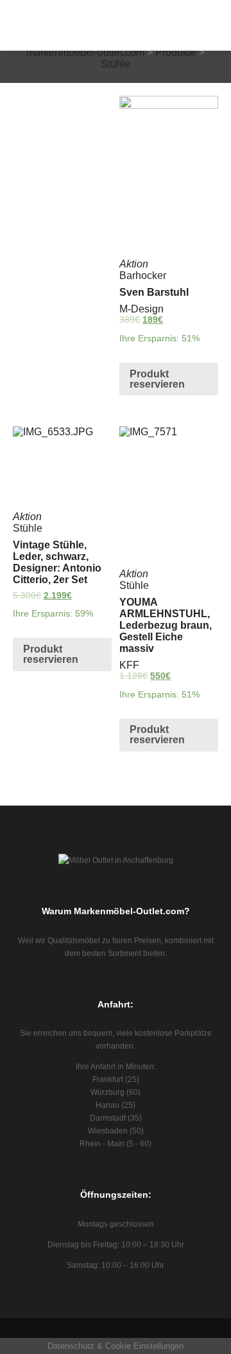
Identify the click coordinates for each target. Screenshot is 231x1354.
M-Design (141, 308)
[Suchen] (195, 8)
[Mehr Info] (195, 25)
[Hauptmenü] (195, 41)
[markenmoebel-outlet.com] (18, 25)
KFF (129, 665)
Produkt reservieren (157, 379)
